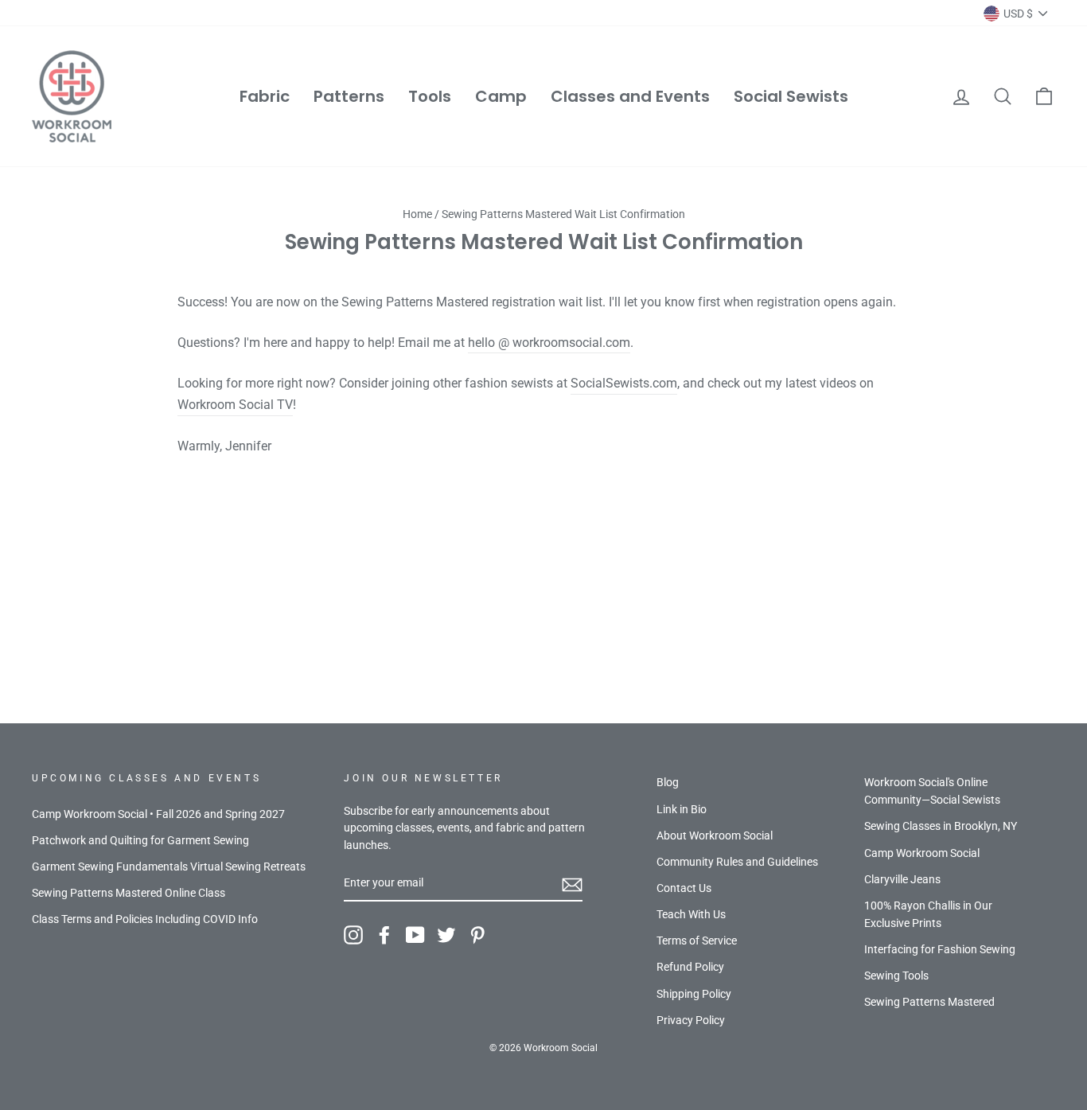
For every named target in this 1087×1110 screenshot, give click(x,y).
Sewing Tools (896, 975)
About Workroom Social (714, 835)
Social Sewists (791, 96)
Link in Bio (681, 809)
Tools (429, 96)
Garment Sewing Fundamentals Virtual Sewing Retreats (169, 866)
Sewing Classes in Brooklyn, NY (940, 826)
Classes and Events (630, 96)
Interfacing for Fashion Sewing (939, 949)
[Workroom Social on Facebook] (384, 934)
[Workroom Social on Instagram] (353, 934)
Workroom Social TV (235, 404)
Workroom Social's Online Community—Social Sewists (932, 791)
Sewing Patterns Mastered (929, 1001)
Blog (667, 782)
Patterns (349, 96)
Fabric (265, 96)
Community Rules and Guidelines (737, 861)
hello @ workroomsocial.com (549, 342)
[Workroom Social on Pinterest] (477, 934)
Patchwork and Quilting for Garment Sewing (140, 840)
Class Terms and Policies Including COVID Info (145, 919)
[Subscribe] (572, 884)
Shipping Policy (693, 993)
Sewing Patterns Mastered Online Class (128, 892)
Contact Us (683, 888)
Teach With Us (691, 914)
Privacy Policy (690, 1020)
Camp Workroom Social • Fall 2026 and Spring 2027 (158, 814)
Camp (501, 96)
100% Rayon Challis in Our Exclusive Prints (928, 914)
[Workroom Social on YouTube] (415, 934)
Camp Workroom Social (922, 853)
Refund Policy (690, 966)
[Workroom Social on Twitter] (446, 934)
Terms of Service (696, 940)
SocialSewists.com (624, 383)
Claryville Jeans (902, 879)
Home (417, 214)
